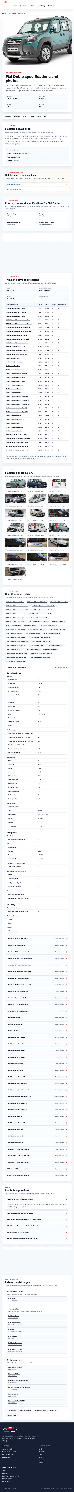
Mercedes (42, 1452)
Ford (40, 1457)
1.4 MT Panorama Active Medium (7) (17, 400)
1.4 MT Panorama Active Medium (16, 373)
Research (17, 116)
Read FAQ (53, 1410)
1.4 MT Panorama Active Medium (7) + (18, 404)
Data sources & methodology (11, 1476)
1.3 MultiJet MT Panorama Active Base (18, 320)
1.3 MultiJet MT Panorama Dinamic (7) (18, 339)
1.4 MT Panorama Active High (15, 377)
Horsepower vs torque (37, 184)
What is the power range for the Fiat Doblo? (20, 1213)
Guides (4, 1473)
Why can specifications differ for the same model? (22, 1238)
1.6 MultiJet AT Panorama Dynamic (17, 354)
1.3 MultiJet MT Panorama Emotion (17, 335)
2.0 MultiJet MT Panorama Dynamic (17, 446)
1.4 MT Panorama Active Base (15, 370)
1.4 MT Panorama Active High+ (15, 381)
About (4, 1470)
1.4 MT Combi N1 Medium (14, 362)
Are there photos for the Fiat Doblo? (18, 1232)
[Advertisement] (37, 254)
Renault (41, 1460)
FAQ (45, 116)
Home (4, 13)
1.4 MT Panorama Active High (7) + (17, 412)
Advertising (6, 1457)
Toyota (41, 1462)
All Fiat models (11, 1410)
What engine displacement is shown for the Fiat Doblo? (24, 1219)
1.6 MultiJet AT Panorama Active (16, 346)
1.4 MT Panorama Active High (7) (16, 408)
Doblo (14, 13)
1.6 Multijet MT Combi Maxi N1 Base (17, 435)
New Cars (51, 6)
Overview (8, 116)
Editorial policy (7, 1479)
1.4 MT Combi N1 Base (13, 358)
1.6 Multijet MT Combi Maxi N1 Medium (18, 438)
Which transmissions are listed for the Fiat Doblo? (22, 1226)
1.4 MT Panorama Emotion (14, 389)
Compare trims (11, 1415)
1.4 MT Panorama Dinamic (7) (15, 419)
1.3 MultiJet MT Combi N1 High (15, 316)
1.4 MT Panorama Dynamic (14, 385)
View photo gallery (40, 1410)
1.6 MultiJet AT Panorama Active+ (16, 350)
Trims (32, 116)
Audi (40, 1449)
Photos (25, 116)
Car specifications (8, 1449)
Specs (39, 116)
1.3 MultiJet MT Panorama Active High (18, 327)
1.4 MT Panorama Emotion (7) (15, 392)
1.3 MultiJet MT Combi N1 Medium (16, 312)
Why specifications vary (37, 189)
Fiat (9, 13)
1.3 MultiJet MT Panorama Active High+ (18, 331)
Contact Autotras (8, 1454)
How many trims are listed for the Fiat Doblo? (21, 1199)
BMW (40, 1454)
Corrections (6, 1481)
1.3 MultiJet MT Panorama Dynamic (17, 343)
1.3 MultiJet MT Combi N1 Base (15, 308)
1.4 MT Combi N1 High (13, 366)
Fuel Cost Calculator (9, 1452)
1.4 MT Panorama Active (13, 415)
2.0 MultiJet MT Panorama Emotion (17, 450)
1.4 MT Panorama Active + (14, 423)
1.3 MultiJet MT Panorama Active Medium (19, 324)
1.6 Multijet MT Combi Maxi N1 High (17, 442)
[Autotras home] (9, 1430)
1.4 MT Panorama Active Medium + (17, 396)
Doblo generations (25, 1410)
